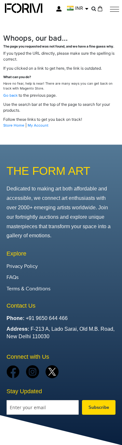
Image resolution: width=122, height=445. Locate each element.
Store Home (13, 125)
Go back (10, 95)
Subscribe (98, 407)
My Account (38, 125)
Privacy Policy (22, 266)
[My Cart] (100, 9)
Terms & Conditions (28, 289)
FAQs (13, 277)
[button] (77, 8)
